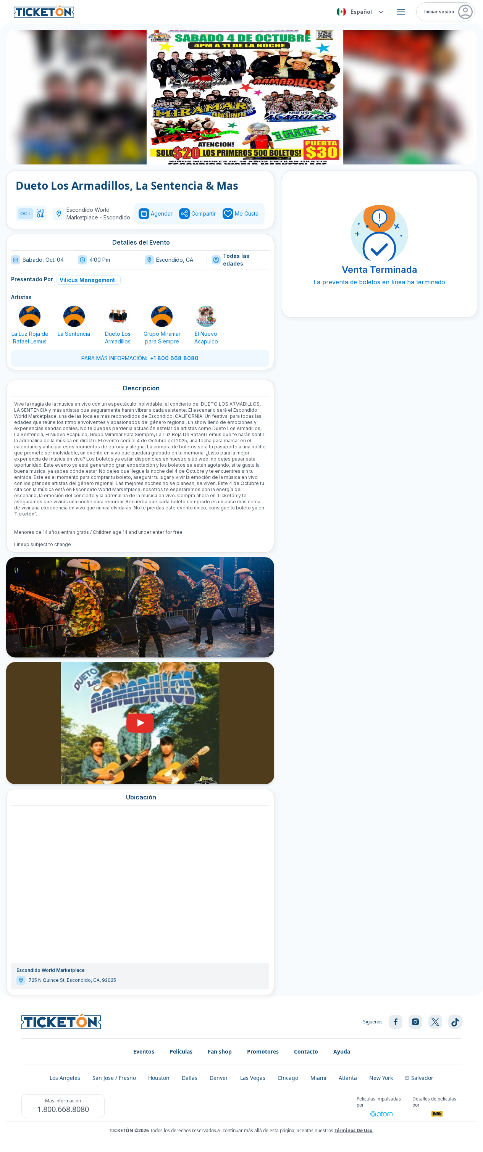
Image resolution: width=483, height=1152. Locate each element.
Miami (318, 1077)
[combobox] (359, 11)
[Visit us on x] (435, 1022)
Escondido (116, 217)
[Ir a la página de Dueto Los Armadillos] (118, 316)
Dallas (189, 1077)
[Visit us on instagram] (415, 1022)
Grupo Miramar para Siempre (162, 337)
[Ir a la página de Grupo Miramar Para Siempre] (162, 316)
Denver (219, 1077)
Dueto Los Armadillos (118, 337)
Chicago (288, 1077)
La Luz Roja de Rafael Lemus (29, 337)
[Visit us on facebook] (395, 1022)
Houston (159, 1077)
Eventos (143, 1051)
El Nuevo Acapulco (206, 337)
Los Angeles (65, 1077)
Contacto (306, 1051)
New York (381, 1077)
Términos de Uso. (353, 1130)
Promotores (263, 1051)
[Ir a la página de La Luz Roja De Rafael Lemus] (29, 316)
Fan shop (220, 1051)
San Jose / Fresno (114, 1077)
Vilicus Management (87, 280)
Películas (181, 1051)
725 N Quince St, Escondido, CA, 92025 (72, 980)
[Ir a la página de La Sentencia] (74, 316)
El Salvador (419, 1077)
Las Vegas (252, 1077)
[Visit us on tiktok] (455, 1022)
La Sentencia (74, 333)
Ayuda (341, 1051)
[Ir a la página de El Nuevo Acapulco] (206, 316)
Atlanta (348, 1077)
